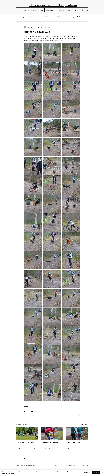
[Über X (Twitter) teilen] (28, 411)
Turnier (30, 17)
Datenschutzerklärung (8, 473)
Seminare (38, 17)
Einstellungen (87, 472)
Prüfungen (47, 17)
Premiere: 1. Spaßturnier (26, 442)
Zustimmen (96, 472)
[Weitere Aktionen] (79, 27)
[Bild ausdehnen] (33, 52)
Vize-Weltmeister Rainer (50, 442)
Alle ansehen (84, 424)
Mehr (79, 17)
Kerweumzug (70, 17)
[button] (33, 10)
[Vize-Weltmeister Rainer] (52, 433)
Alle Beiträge (20, 17)
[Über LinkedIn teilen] (32, 411)
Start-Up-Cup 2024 (74, 442)
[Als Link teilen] (35, 411)
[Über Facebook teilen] (24, 411)
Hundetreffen (58, 17)
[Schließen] (102, 472)
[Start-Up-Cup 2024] (77, 433)
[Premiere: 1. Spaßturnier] (27, 433)
